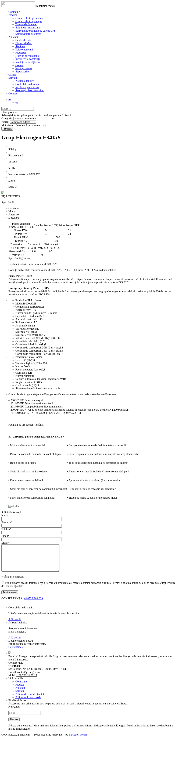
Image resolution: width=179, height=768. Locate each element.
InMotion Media (78, 734)
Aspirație (20, 325)
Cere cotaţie (16, 646)
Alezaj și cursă (23, 319)
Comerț (19, 65)
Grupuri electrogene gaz (28, 21)
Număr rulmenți (24, 375)
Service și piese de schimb (29, 90)
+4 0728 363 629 (33, 598)
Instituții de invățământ (27, 62)
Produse (12, 14)
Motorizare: (7, 125)
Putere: (5, 121)
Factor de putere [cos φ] (28, 369)
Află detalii (14, 619)
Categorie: (7, 118)
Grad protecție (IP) (25, 385)
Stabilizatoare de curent (28, 33)
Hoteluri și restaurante (27, 55)
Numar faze (21, 366)
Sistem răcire (22, 331)
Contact (12, 93)
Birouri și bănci (23, 43)
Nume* (5, 515)
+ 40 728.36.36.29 (26, 675)
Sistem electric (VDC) (27, 334)
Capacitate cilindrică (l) (28, 316)
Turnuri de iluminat (26, 24)
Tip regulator (22, 328)
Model (19, 303)
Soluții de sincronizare (27, 27)
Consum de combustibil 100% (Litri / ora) (38, 353)
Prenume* (7, 522)
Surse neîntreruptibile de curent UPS (35, 30)
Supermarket (22, 71)
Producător (21, 300)
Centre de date (23, 40)
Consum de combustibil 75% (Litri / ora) (37, 350)
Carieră (12, 74)
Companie (14, 11)
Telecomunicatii (24, 49)
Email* (5, 535)
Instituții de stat (23, 68)
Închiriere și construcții (27, 58)
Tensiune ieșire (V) (25, 363)
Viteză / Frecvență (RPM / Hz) (32, 338)
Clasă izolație (22, 372)
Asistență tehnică (24, 80)
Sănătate (20, 46)
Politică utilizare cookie (28, 697)
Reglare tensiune (24, 382)
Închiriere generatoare (27, 87)
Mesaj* (5, 542)
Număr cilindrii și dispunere (30, 312)
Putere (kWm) (23, 309)
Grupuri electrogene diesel (29, 18)
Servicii (12, 77)
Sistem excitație (24, 388)
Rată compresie (23, 322)
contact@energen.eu (28, 672)
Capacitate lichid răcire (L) (30, 344)
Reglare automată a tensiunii (30, 378)
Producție (20, 52)
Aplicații (13, 36)
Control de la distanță (27, 84)
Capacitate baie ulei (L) (28, 341)
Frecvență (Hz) (23, 360)
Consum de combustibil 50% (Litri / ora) (37, 347)
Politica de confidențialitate (30, 694)
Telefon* (6, 529)
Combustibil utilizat (26, 306)
